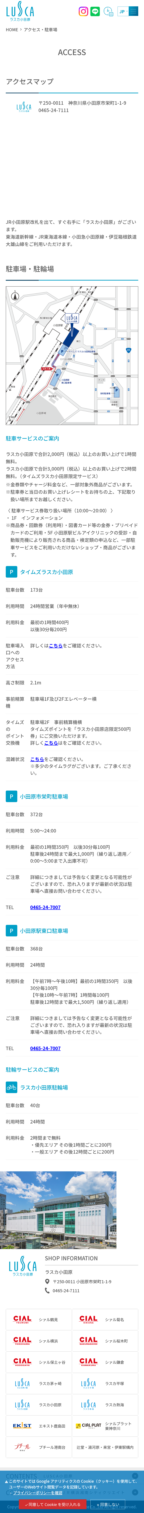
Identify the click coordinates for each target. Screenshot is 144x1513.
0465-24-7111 (66, 1290)
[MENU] (133, 11)
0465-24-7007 (45, 907)
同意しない (107, 1504)
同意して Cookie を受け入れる (53, 1504)
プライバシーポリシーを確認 (35, 1492)
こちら (56, 645)
